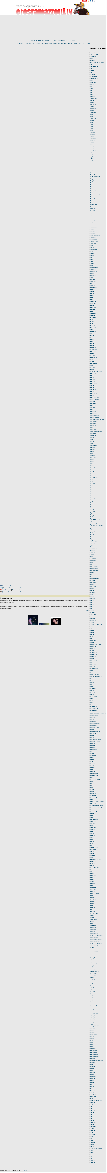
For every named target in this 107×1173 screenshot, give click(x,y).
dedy (91, 319)
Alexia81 (92, 88)
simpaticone (93, 1034)
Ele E (91, 337)
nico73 (92, 831)
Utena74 (92, 1102)
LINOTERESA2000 (95, 676)
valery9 (92, 1114)
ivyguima (92, 592)
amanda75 (93, 104)
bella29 (92, 187)
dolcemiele (93, 327)
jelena (91, 602)
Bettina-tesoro (94, 193)
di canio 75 (93, 325)
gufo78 (92, 556)
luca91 (92, 694)
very (91, 1136)
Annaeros (92, 132)
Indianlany (93, 580)
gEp (91, 514)
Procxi (92, 915)
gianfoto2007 (93, 524)
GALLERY (54, 40)
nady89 (92, 813)
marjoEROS (93, 749)
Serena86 (92, 1020)
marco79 (92, 717)
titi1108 (92, 1086)
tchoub (92, 1074)
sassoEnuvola (94, 1010)
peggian (92, 877)
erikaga (92, 369)
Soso (91, 1042)
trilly (91, 1098)
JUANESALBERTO (96, 624)
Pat (91, 871)
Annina (92, 136)
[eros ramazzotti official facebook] (92, 1)
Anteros (92, 142)
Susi (91, 1064)
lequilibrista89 (94, 668)
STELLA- (93, 1048)
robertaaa (92, 960)
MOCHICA (93, 797)
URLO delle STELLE (96, 1100)
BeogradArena (94, 191)
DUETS (47, 40)
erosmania (93, 411)
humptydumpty (94, 568)
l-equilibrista (93, 652)
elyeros (92, 345)
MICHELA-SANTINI (96, 779)
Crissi (91, 277)
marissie (92, 747)
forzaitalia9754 (94, 477)
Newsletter (64, 43)
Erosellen (92, 401)
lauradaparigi (93, 654)
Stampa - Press (77, 43)
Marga (92, 719)
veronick (92, 1134)
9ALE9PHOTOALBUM (97, 62)
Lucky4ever (93, 696)
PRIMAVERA (94, 913)
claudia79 (92, 255)
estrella (92, 443)
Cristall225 (93, 281)
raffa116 (92, 923)
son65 (92, 1040)
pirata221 (92, 907)
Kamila (92, 630)
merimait (92, 771)
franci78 (92, 484)
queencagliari (93, 919)
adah (91, 64)
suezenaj (92, 1062)
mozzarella (93, 803)
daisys (92, 293)
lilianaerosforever (94, 674)
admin (92, 70)
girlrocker (92, 538)
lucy (91, 698)
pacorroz (92, 865)
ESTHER (93, 441)
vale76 (92, 1106)
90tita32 (92, 60)
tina (91, 1084)
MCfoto (92, 763)
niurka (92, 841)
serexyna (92, 1022)
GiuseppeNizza (94, 542)
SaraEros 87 (93, 1006)
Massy (92, 753)
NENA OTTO (94, 823)
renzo (91, 955)
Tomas (92, 1092)
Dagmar (92, 291)
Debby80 (92, 315)
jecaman (92, 598)
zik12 (91, 1158)
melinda (92, 767)
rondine (92, 968)
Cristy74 (92, 285)
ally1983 (92, 100)
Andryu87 (93, 112)
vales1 (92, 1118)
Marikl (92, 737)
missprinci (93, 793)
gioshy (92, 534)
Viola (91, 1140)
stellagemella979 (94, 1056)
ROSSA (92, 978)
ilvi (91, 576)
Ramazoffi (93, 929)
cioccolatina (93, 249)
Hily (91, 564)
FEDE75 (92, 469)
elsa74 (92, 343)
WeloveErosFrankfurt (96, 1148)
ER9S (92, 365)
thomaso (92, 1082)
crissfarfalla (93, 275)
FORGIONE (93, 475)
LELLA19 (93, 664)
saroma (92, 1008)
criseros (92, 273)
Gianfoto (92, 522)
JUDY (92, 626)
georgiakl (92, 512)
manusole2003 (94, 715)
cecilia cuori (93, 239)
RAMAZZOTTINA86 (96, 943)
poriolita (92, 911)
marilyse (92, 743)
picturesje (92, 897)
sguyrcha (92, 1024)
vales (91, 1116)
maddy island (93, 706)
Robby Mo (93, 957)
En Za (92, 361)
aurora (92, 167)
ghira (91, 518)
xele (91, 1150)
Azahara (92, 171)
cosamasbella (93, 271)
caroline (92, 231)
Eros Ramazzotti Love (96, 431)
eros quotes (93, 429)
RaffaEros (93, 925)
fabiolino (92, 449)
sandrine (92, 996)
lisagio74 (92, 680)
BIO (43, 40)
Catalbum (92, 237)
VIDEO (73, 40)
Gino (91, 530)
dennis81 (92, 321)
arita (91, 152)
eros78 (92, 387)
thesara (92, 1080)
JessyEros (93, 614)
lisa (91, 678)
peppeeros (93, 883)
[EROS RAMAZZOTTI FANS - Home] (34, 14)
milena (92, 783)
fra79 (91, 482)
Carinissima (93, 227)
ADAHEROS (94, 66)
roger (91, 962)
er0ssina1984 (93, 363)
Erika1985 (93, 367)
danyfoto (92, 309)
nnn (91, 845)
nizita (91, 843)
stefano (92, 1044)
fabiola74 (92, 447)
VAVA (92, 1128)
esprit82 (92, 439)
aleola (91, 80)
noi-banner (93, 849)
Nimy (91, 837)
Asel (91, 161)
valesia (92, 1120)
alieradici (92, 96)
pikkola (92, 903)
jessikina (92, 612)
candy (92, 219)
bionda (92, 201)
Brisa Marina (93, 211)
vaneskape (93, 1126)
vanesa (92, 1124)
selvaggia (92, 1016)
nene (91, 825)
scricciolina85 (94, 1014)
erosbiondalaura (94, 397)
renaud (92, 953)
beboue (92, 183)
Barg (91, 179)
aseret (91, 163)
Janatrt (92, 594)
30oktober (93, 56)
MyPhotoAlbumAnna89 (96, 805)
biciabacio (93, 197)
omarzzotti (93, 861)
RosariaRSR (93, 974)
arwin (91, 154)
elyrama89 (93, 347)
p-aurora (92, 863)
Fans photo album (47, 43)
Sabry (91, 986)
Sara (91, 1002)
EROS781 (93, 389)
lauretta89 (93, 656)
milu (91, 787)
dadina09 (92, 289)
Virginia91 (93, 1142)
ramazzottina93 (94, 945)
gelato (92, 504)
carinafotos (93, 225)
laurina (92, 658)
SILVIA (92, 1028)
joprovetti (92, 618)
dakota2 (92, 295)
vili (91, 1138)
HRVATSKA (93, 566)
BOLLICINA (94, 205)
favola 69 (92, 465)
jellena (92, 608)
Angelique (93, 118)
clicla (91, 259)
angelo (92, 120)
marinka (92, 745)
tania (91, 1070)
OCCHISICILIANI (95, 859)
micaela (92, 777)
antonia (92, 148)
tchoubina (93, 1076)
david (91, 311)
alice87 (92, 90)
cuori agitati (93, 287)
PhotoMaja (93, 889)
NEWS (33, 40)
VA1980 (92, 1104)
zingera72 (93, 1160)
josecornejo (93, 620)
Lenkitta (92, 666)
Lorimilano (93, 688)
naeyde (92, 815)
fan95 (91, 453)
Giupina (92, 540)
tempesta (92, 1078)
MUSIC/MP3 (61, 40)
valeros (92, 1112)
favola (92, 459)
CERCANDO (94, 241)
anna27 (92, 130)
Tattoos (83, 43)
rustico (92, 984)
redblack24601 (94, 951)
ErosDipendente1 (95, 399)
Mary (91, 751)
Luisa (91, 700)
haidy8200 (93, 560)
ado (91, 72)
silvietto (92, 1030)
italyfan (92, 590)
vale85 (92, 1108)
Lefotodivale (93, 660)
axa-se (92, 169)
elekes (92, 335)
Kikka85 (92, 642)
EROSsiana (93, 421)
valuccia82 (93, 1122)
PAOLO (92, 869)
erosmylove (93, 413)
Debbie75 (93, 313)
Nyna (91, 857)
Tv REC (88, 43)
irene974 (92, 584)
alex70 (92, 86)
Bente (91, 189)
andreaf (92, 110)
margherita (93, 721)
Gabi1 (92, 494)
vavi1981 (92, 1130)
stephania (92, 1058)
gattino (92, 502)
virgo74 (92, 1144)
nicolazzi (92, 835)
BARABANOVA (95, 177)
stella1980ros (93, 1050)
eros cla (92, 427)
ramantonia (93, 927)
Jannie (92, 596)
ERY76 (92, 437)
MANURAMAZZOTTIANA (98, 713)
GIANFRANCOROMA (96, 526)
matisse (92, 759)
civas (91, 251)
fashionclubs (93, 457)
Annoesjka (93, 138)
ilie (91, 574)
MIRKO (92, 789)
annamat (92, 134)
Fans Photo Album (5, 596)
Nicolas (92, 833)
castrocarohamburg (95, 235)
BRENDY (93, 209)
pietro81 (92, 901)
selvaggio (92, 1018)
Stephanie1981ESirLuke (96, 1060)
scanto (92, 1012)
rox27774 (92, 980)
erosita (92, 409)
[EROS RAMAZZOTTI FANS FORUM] (84, 1)
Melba (92, 765)
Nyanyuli (92, 855)
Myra (91, 809)
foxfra (92, 480)
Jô (91, 628)
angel (91, 114)
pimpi (91, 905)
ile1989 (92, 572)
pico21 (92, 895)
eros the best (93, 373)
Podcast (70, 43)
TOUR (68, 40)
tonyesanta (93, 1096)
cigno (91, 245)
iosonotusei (93, 582)
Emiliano (92, 355)
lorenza (92, 686)
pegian (92, 879)
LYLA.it (25, 1170)
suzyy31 (92, 1066)
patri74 (92, 873)
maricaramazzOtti (95, 731)
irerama (92, 588)
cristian (92, 283)
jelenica (92, 604)
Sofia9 (92, 1038)
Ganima (92, 500)
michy (92, 781)
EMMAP (92, 359)
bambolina (93, 175)
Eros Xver (93, 435)
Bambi (92, 173)
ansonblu (92, 140)
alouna (92, 102)
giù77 (91, 546)
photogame (93, 887)
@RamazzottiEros (7, 588)
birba (91, 203)
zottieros (92, 1162)
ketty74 (92, 636)
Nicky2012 (93, 829)
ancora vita (93, 108)
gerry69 (92, 516)
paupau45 (93, 875)
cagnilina (92, 213)
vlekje (92, 1146)
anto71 (92, 144)
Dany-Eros (93, 301)
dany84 (92, 305)
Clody (92, 261)
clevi (91, 257)
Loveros (92, 692)
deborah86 (93, 317)
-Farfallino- (93, 52)
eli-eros (92, 339)
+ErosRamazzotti (6, 590)
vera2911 (92, 1132)
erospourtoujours (94, 417)
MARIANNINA (94, 727)
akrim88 (92, 74)
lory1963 (92, 690)
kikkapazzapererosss (95, 644)
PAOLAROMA (94, 867)
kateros (92, 634)
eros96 (92, 391)
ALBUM (38, 40)
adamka (92, 68)
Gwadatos (93, 558)
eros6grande (93, 383)
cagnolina (92, 215)
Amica (92, 106)
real (91, 949)
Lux (91, 704)
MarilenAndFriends (95, 739)
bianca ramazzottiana (95, 195)
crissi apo (92, 279)
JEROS (92, 610)
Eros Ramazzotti (6, 586)
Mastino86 (93, 755)
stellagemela (93, 1052)
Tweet (87, 610)
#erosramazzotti (16, 586)
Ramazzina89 (94, 933)
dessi (91, 323)
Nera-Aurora (93, 827)
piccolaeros (93, 891)
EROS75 (92, 385)
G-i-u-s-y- (93, 490)
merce (92, 769)
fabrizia (92, 451)
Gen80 (92, 510)
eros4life (92, 381)
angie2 (92, 122)
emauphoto (93, 351)
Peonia (92, 881)
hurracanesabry (94, 570)
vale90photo (93, 1110)
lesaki (91, 670)
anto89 (92, 146)
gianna (92, 528)
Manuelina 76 (94, 708)
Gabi (91, 492)
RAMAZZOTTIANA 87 (97, 935)
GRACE (92, 552)
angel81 (92, 116)
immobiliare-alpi (94, 578)
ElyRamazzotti (94, 349)
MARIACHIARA (95, 723)
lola (91, 684)
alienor (92, 94)
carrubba (92, 233)
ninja (91, 839)
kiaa (91, 638)
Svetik (92, 1068)
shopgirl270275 (94, 1026)
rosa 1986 (93, 976)
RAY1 (92, 947)
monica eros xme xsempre (97, 801)
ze (91, 1156)
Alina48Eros (93, 98)
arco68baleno (93, 150)
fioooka (92, 473)
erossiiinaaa (93, 423)
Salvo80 (92, 992)
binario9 (92, 199)
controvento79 (94, 267)
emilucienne (93, 357)
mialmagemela (94, 775)
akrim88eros (93, 76)
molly (91, 799)
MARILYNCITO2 (95, 741)
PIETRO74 (93, 899)
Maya (91, 761)
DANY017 (93, 303)
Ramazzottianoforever (96, 939)
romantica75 (93, 964)
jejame (92, 600)
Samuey (92, 994)
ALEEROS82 (94, 78)
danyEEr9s (93, 307)
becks (91, 185)
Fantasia (92, 455)
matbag (92, 757)
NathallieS (93, 821)
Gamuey (92, 498)
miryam (92, 791)
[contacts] (94, 1)
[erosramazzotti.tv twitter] (90, 1)
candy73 (92, 221)
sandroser (92, 998)
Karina (92, 632)
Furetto (92, 488)
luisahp (92, 702)
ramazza (92, 931)
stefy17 (92, 1046)
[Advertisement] (53, 27)
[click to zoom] (33, 625)
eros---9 (92, 375)
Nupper (92, 853)
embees (92, 353)
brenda (92, 207)
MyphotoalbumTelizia (96, 807)
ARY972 (92, 158)
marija (92, 735)
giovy (91, 536)
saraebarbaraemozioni (96, 1004)
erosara (92, 395)
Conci (92, 263)
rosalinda (92, 970)
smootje (92, 1036)
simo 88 (92, 1032)
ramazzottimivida (94, 941)
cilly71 (92, 247)
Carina (92, 223)
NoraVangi (93, 851)
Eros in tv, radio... (36, 43)
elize (91, 341)
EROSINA (93, 407)
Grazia (92, 554)
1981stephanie (94, 54)
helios (91, 562)
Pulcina (92, 917)
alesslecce (93, 82)
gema (91, 506)
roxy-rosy (92, 982)
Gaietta (92, 496)
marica (92, 729)
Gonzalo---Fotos (94, 548)
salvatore (92, 990)
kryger (92, 650)
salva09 (92, 988)
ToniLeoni (93, 1094)
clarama (92, 253)
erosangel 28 (93, 393)
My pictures (93, 811)
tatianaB (92, 1072)
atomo (92, 165)
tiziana (92, 1088)
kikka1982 (93, 640)
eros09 (92, 377)
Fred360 (92, 486)
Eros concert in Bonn (96, 371)
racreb (92, 921)
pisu (91, 909)
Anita (91, 126)
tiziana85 (92, 1090)
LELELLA (93, 662)
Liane (91, 672)
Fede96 (92, 471)
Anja (91, 128)
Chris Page (93, 243)
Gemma (92, 508)
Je (90, 616)
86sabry (92, 58)
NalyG (92, 817)
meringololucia (94, 773)
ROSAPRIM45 (94, 972)
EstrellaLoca (93, 445)
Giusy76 (92, 544)
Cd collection (27, 43)
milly (91, 785)
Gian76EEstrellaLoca (96, 520)
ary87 (91, 156)
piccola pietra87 (94, 893)
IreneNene (93, 586)
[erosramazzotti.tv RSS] (88, 1)
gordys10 (92, 550)
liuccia (92, 682)
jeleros (92, 606)
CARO (92, 229)
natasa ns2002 (94, 819)
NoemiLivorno (94, 847)
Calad (91, 217)
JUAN (92, 622)
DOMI (92, 329)
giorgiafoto (93, 532)
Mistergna (93, 795)
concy (92, 265)
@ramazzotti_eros (6, 592)
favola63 (92, 461)
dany (91, 299)
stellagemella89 (94, 1054)
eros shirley (93, 433)
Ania (91, 124)
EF (91, 333)
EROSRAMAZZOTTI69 (97, 419)
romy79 (92, 966)
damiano (92, 297)
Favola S (92, 467)
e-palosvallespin (94, 331)
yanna (92, 1152)
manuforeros (93, 710)
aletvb (92, 84)
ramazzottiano (94, 937)
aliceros (92, 92)
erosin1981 (93, 405)
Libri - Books (19, 43)
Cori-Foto (93, 269)
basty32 (92, 181)
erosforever (93, 403)
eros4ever (92, 379)
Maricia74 (93, 733)
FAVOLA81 (93, 463)
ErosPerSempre (94, 415)
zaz (91, 1154)
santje (91, 1000)
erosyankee (93, 425)
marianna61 (93, 725)
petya (91, 885)
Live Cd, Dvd (56, 43)
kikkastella (93, 646)
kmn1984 (92, 648)
